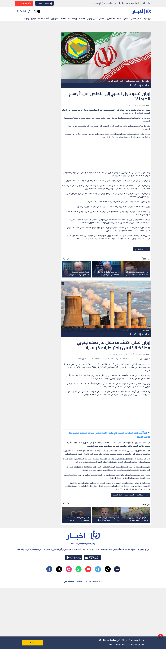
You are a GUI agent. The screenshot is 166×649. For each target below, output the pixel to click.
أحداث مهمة (43, 19)
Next (64, 258)
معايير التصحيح (69, 581)
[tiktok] (108, 569)
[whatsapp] (78, 569)
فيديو (33, 19)
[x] (59, 569)
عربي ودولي (91, 19)
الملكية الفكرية (82, 581)
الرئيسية (147, 19)
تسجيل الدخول (43, 3)
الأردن (125, 19)
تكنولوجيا (54, 19)
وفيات (26, 19)
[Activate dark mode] (37, 11)
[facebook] (49, 569)
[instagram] (69, 569)
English (22, 11)
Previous (68, 258)
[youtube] (88, 569)
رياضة (74, 19)
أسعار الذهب (136, 19)
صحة (119, 19)
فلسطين (111, 19)
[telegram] (98, 569)
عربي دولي (131, 105)
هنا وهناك (65, 19)
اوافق (32, 642)
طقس (102, 19)
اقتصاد (82, 19)
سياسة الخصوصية (115, 644)
